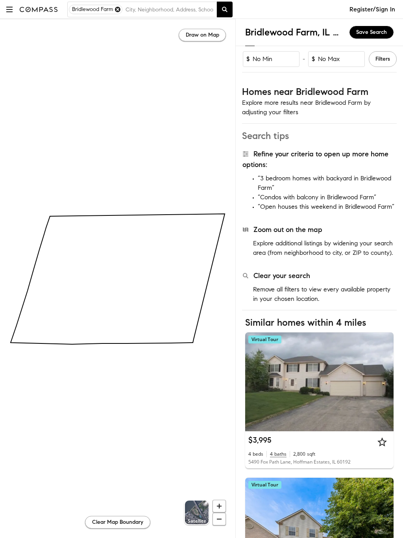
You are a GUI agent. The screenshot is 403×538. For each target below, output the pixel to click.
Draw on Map (202, 35)
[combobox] (169, 9)
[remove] (118, 9)
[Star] (382, 441)
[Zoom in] (219, 506)
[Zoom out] (219, 519)
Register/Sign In (372, 9)
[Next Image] (384, 381)
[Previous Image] (254, 381)
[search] (225, 9)
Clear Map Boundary (117, 522)
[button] (9, 9)
